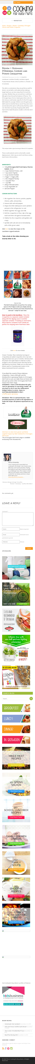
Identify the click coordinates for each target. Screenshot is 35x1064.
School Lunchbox (19, 81)
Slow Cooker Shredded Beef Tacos (14, 1031)
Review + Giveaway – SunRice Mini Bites (21, 484)
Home (4, 25)
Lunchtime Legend (24, 79)
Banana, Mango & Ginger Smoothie (12, 482)
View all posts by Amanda (16, 477)
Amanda (28, 81)
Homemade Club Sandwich (12, 1024)
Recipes (9, 25)
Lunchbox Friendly (14, 79)
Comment (5, 511)
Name (24, 529)
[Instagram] (11, 1048)
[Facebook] (5, 1048)
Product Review (6, 81)
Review (12, 81)
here (6, 229)
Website (22, 542)
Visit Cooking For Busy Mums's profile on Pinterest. (16, 983)
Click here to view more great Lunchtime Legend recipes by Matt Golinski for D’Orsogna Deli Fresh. (17, 434)
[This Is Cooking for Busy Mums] (17, 14)
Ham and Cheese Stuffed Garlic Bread (15, 1027)
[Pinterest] (8, 1048)
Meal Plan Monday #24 (11, 1035)
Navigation (18, 20)
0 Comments (5, 84)
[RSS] (3, 1048)
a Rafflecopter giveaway (10, 394)
